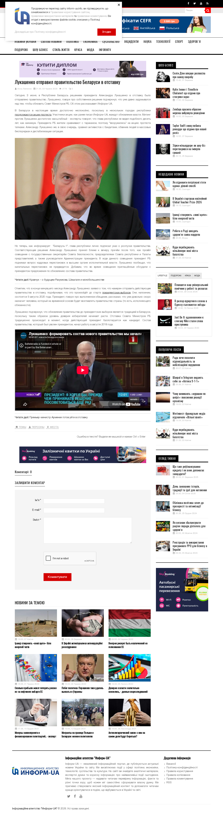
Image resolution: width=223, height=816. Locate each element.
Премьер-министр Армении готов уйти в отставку (58, 417)
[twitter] (194, 3)
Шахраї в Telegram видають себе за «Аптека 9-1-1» (188, 379)
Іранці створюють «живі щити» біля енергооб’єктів (33, 645)
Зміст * (37, 520)
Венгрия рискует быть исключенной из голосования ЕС (128, 645)
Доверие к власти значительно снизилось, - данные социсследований (128, 689)
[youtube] (201, 3)
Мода (90, 50)
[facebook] (188, 3)
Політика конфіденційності (182, 767)
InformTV (105, 50)
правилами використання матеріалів (52, 16)
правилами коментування (92, 16)
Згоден (106, 32)
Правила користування (179, 771)
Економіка (90, 41)
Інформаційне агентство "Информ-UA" (34, 808)
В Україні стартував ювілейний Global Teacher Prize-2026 (190, 200)
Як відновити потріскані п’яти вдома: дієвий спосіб (189, 184)
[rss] (207, 3)
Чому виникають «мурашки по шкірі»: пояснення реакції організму (189, 397)
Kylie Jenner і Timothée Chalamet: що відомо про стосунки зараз (186, 93)
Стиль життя (61, 50)
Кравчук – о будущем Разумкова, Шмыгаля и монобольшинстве (66, 280)
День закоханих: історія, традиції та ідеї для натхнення (190, 488)
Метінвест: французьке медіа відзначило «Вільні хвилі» (189, 415)
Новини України (25, 41)
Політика (72, 41)
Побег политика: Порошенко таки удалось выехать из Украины (82, 689)
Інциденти (131, 41)
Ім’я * (38, 500)
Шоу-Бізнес (40, 50)
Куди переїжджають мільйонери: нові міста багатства (185, 251)
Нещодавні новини (171, 174)
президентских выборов (116, 293)
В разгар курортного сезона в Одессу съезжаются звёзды (191, 303)
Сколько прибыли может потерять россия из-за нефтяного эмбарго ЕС (35, 689)
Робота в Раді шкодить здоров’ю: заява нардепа (186, 232)
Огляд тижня (167, 458)
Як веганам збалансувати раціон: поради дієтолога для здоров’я (189, 526)
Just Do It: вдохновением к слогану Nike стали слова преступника (189, 321)
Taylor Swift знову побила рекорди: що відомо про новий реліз (189, 129)
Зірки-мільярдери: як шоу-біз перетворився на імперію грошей (189, 149)
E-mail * (36, 510)
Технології (163, 41)
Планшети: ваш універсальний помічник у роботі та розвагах (191, 286)
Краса (78, 50)
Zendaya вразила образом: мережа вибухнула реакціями (189, 111)
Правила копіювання (178, 775)
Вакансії (171, 764)
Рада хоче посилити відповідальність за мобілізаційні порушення (186, 361)
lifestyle (162, 276)
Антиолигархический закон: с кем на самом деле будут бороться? (127, 734)
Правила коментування (179, 779)
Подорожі (21, 50)
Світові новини (51, 41)
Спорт (179, 41)
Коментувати (57, 577)
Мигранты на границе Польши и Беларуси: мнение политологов (78, 734)
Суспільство (111, 41)
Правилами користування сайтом (70, 12)
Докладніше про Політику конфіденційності (40, 32)
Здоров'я (194, 41)
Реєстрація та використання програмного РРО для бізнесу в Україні (190, 546)
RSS (169, 782)
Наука (148, 41)
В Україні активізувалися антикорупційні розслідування (82, 645)
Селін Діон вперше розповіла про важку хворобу (189, 75)
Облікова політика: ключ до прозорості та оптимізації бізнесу (188, 506)
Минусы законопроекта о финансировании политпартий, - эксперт (35, 734)
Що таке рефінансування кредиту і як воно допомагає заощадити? (188, 470)
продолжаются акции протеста (33, 115)
